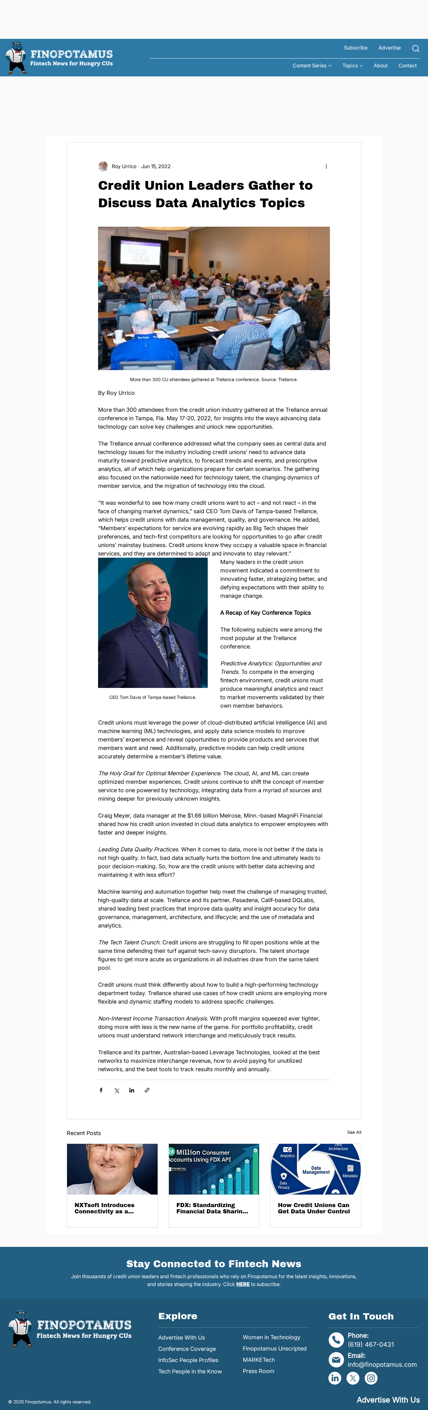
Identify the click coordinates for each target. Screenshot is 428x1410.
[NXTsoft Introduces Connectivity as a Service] (112, 1169)
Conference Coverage (187, 1348)
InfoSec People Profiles (188, 1360)
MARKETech (259, 1359)
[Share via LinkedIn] (132, 1090)
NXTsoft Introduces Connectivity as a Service (104, 1208)
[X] (353, 1378)
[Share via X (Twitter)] (116, 1090)
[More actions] (326, 166)
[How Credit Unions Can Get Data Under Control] (315, 1169)
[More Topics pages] (361, 65)
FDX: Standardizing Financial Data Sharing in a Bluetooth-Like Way (212, 1208)
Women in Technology (271, 1337)
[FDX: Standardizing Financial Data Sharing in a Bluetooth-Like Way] (214, 1169)
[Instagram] (371, 1378)
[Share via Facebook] (101, 1090)
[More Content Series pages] (329, 65)
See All (354, 1132)
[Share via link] (147, 1090)
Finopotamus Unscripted (275, 1348)
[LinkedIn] (334, 1378)
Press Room (258, 1371)
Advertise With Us (181, 1337)
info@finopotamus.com (382, 1364)
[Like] (416, 49)
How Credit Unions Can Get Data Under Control (314, 1208)
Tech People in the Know (190, 1371)
